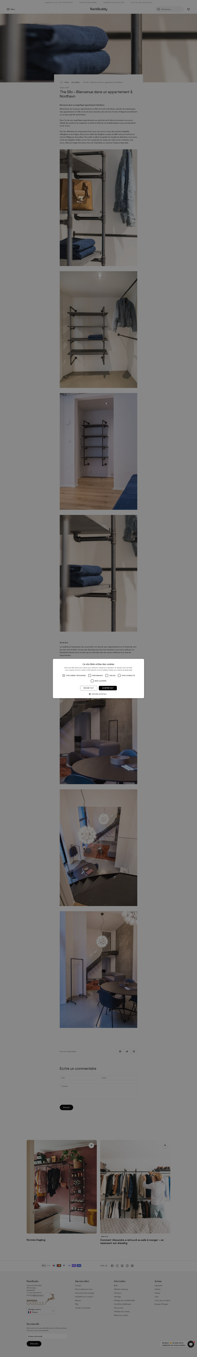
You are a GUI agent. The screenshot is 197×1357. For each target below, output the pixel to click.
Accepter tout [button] (107, 688)
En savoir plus (127, 670)
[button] (98, 694)
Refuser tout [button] (89, 688)
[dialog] (98, 678)
